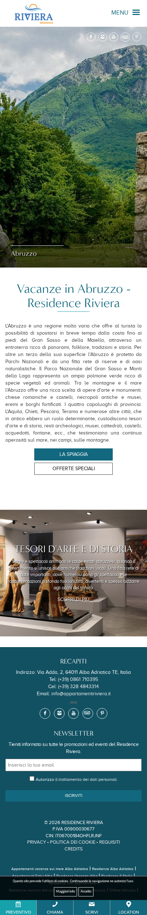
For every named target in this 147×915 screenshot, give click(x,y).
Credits (74, 849)
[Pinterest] (136, 36)
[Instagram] (102, 36)
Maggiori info (65, 892)
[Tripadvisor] (125, 37)
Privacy (36, 842)
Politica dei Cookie (72, 842)
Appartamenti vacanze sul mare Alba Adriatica (49, 869)
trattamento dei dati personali (88, 779)
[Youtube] (113, 36)
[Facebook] (91, 36)
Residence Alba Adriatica (112, 869)
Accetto (86, 892)
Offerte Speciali (73, 468)
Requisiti (109, 842)
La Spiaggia (74, 454)
